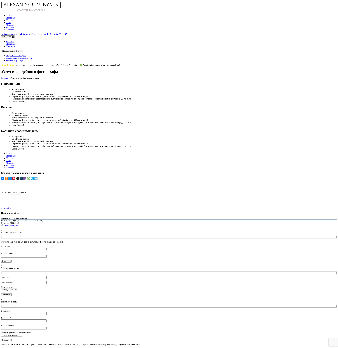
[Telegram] (35, 178)
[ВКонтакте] (2, 178)
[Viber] (24, 178)
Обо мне (10, 27)
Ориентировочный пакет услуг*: (16, 333)
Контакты (10, 30)
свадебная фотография (16, 60)
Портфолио (11, 18)
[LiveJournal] (21, 178)
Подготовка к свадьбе (16, 56)
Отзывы (10, 25)
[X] (17, 178)
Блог (8, 22)
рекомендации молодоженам (19, 58)
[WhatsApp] (28, 178)
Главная (9, 15)
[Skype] (32, 178)
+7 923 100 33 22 (56, 34)
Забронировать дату (10, 34)
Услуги (9, 20)
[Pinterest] (13, 178)
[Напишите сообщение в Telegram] (66, 34)
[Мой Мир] (10, 178)
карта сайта (6, 208)
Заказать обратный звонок (34, 34)
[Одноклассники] (6, 178)
